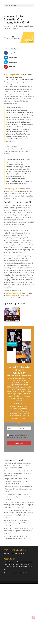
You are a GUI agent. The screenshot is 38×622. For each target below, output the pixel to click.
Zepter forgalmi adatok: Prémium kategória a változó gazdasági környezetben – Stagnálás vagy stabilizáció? (19, 504)
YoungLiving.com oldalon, (14, 293)
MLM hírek (16, 28)
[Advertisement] (19, 602)
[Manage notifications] (33, 617)
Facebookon (25, 295)
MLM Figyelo (13, 26)
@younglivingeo (11, 295)
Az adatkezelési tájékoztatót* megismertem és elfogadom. (18, 436)
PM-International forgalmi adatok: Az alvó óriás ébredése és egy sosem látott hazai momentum (18, 473)
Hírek (10, 28)
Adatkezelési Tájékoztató (19, 573)
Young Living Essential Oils (13, 75)
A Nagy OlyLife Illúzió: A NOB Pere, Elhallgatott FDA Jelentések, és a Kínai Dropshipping (16, 481)
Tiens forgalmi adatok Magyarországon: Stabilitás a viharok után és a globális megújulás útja (17, 465)
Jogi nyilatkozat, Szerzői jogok (14, 553)
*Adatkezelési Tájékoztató (14, 448)
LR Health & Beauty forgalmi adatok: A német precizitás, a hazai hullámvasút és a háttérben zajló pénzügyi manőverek (18, 512)
